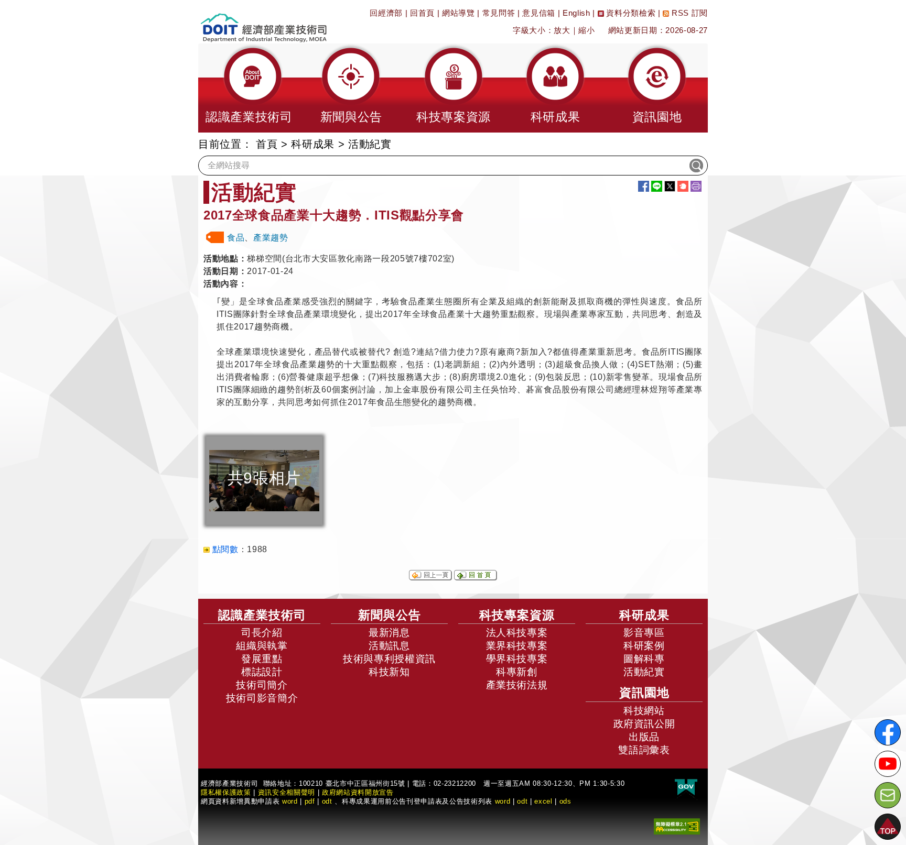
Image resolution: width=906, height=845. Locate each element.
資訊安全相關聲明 (286, 792)
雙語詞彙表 (644, 749)
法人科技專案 (517, 632)
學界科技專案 (517, 658)
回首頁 (422, 12)
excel (543, 801)
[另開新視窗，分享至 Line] (656, 186)
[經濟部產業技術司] (263, 21)
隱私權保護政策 (226, 792)
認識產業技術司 (262, 615)
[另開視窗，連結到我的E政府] (686, 787)
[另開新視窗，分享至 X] (669, 186)
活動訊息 (389, 645)
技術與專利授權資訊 (389, 658)
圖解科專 (644, 658)
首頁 (266, 144)
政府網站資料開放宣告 (358, 792)
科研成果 (313, 144)
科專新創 (516, 671)
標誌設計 (262, 671)
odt (327, 801)
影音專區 (644, 632)
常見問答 (498, 12)
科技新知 (389, 671)
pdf (310, 801)
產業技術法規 (517, 684)
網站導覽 (458, 12)
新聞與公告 (389, 615)
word (503, 801)
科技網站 (644, 710)
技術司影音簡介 (262, 698)
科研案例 (644, 645)
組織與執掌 (261, 645)
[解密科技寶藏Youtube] (888, 764)
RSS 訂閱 (688, 12)
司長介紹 (262, 632)
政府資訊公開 (644, 723)
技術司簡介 (261, 684)
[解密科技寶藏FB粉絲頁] (888, 732)
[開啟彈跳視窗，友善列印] (696, 186)
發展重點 (262, 658)
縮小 (586, 30)
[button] (249, 88)
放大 (562, 30)
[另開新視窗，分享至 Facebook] (643, 186)
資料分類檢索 (630, 12)
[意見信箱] (888, 795)
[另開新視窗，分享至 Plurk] (682, 186)
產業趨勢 (270, 237)
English (576, 12)
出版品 (644, 736)
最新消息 (389, 632)
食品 (235, 237)
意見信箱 (538, 12)
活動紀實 (644, 671)
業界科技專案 (517, 645)
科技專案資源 (517, 615)
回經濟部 (386, 12)
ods (565, 801)
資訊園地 (644, 692)
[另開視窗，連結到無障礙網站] (677, 825)
